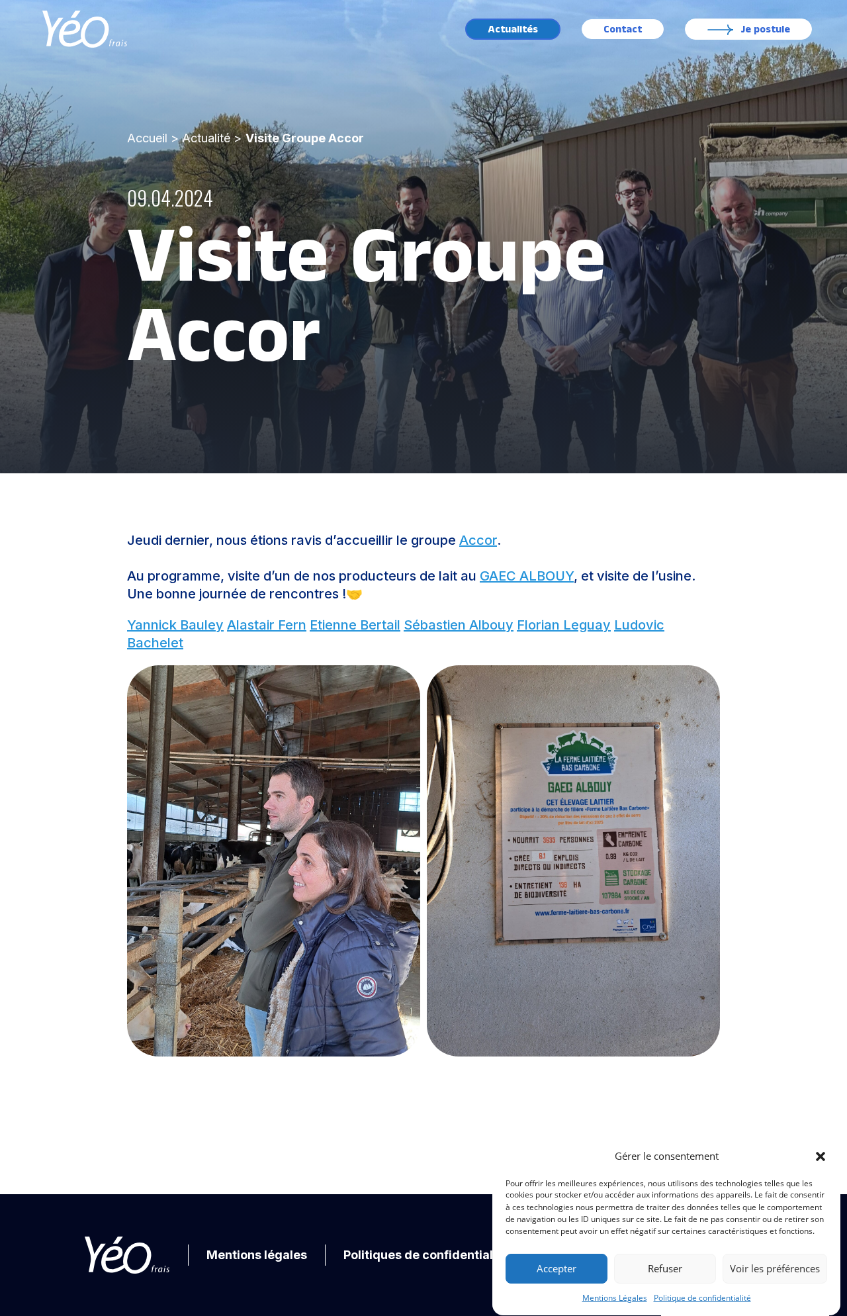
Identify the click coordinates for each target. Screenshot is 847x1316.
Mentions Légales (614, 1297)
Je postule (765, 29)
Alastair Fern (266, 625)
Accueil (147, 138)
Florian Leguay (564, 625)
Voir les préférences (775, 1269)
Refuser (665, 1269)
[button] (820, 1156)
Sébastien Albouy (458, 625)
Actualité (206, 138)
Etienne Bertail (355, 625)
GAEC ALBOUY (527, 576)
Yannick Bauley (175, 625)
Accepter (556, 1269)
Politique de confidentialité (702, 1297)
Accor (478, 540)
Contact (622, 29)
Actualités (513, 29)
